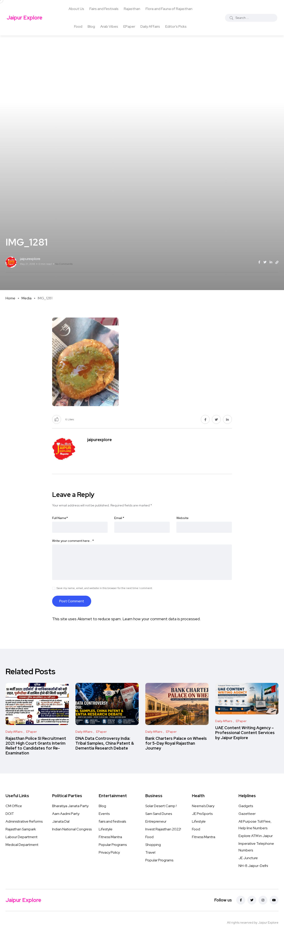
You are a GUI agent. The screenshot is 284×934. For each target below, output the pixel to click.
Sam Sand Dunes (158, 813)
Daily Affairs (150, 26)
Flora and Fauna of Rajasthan (169, 8)
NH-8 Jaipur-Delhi (253, 865)
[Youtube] (274, 900)
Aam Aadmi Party (65, 813)
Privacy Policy (109, 852)
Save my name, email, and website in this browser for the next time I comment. (105, 588)
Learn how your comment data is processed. (161, 618)
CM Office (14, 806)
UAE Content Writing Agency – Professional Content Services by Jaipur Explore (245, 732)
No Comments (64, 264)
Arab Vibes (109, 26)
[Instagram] (262, 900)
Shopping (153, 844)
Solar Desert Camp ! (161, 806)
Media (27, 298)
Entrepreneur (155, 821)
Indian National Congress (72, 829)
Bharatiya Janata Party (70, 806)
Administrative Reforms (24, 821)
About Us (76, 8)
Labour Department (21, 837)
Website (182, 518)
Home (10, 298)
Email (119, 518)
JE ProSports (202, 813)
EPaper (129, 26)
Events (104, 813)
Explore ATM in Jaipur (256, 835)
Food (78, 26)
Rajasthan (132, 8)
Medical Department (22, 844)
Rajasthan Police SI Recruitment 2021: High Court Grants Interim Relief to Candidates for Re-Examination (36, 746)
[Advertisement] (142, 69)
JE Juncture (248, 858)
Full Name (60, 518)
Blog (91, 26)
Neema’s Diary (203, 806)
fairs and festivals (112, 821)
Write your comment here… (73, 541)
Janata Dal (60, 821)
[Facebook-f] (240, 900)
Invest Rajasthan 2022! (163, 829)
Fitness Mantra (110, 837)
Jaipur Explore (24, 17)
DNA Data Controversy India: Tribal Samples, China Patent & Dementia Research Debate (104, 743)
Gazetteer (247, 813)
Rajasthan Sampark (21, 829)
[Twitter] (251, 900)
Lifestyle (105, 829)
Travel (150, 852)
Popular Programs (113, 844)
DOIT (10, 813)
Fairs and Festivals (103, 8)
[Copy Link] (276, 262)
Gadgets (246, 806)
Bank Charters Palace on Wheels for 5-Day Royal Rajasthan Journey (176, 743)
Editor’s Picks (176, 26)
